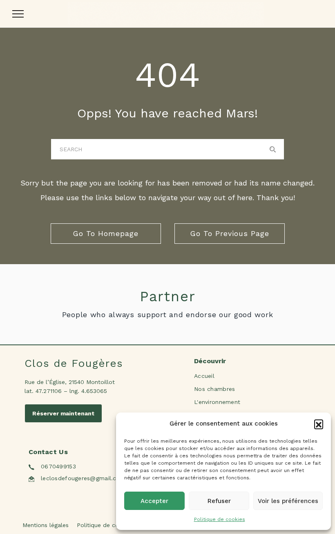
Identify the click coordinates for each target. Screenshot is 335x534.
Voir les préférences (288, 501)
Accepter (154, 501)
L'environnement (217, 402)
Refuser (219, 501)
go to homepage (105, 233)
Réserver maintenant (63, 413)
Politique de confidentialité (114, 525)
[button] (319, 424)
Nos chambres (214, 389)
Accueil (204, 376)
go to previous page (229, 233)
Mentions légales (45, 525)
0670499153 (58, 466)
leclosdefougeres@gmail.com (83, 478)
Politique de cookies (219, 519)
